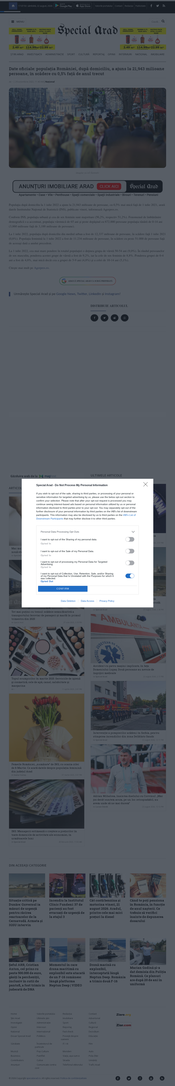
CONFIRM (63, 588)
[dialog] (87, 543)
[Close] (146, 485)
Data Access (87, 601)
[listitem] (87, 532)
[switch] (129, 539)
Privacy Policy (106, 601)
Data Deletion (68, 601)
